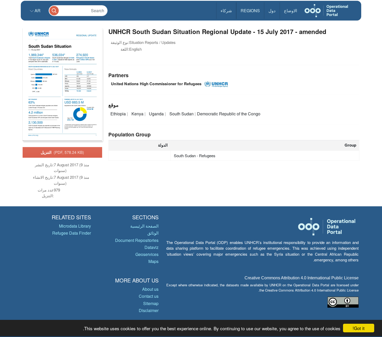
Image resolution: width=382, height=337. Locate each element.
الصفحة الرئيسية (144, 226)
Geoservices (147, 254)
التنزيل (62, 152)
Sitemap (151, 303)
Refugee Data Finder (71, 233)
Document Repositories (137, 240)
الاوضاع (290, 11)
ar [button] (37, 11)
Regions (250, 11)
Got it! (359, 328)
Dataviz (151, 247)
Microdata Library (75, 226)
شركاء (226, 11)
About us (150, 289)
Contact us (149, 296)
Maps (153, 261)
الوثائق (153, 233)
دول (271, 11)
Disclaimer (149, 310)
